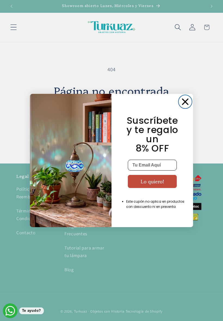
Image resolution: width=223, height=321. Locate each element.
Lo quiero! (152, 181)
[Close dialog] (185, 102)
